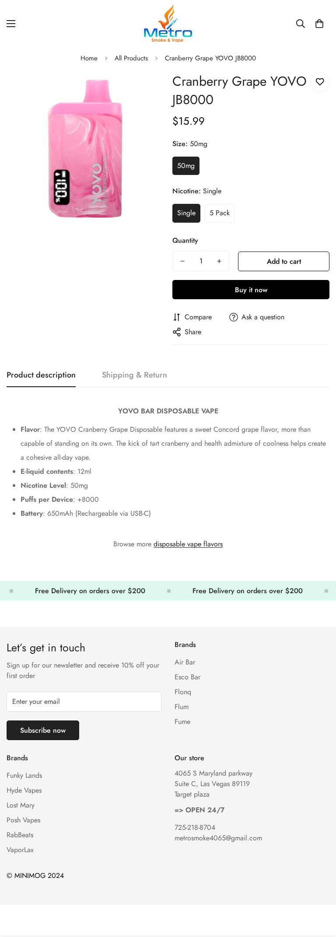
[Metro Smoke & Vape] (168, 23)
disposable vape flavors (188, 544)
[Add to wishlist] (319, 82)
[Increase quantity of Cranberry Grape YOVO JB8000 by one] (219, 261)
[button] (319, 24)
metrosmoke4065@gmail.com (218, 838)
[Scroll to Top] (319, 889)
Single (186, 213)
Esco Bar (187, 677)
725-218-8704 (195, 827)
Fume (182, 722)
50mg (186, 166)
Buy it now (251, 290)
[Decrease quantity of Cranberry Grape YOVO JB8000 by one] (182, 261)
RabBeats (20, 835)
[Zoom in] (145, 88)
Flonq (183, 692)
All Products (131, 58)
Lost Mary (21, 805)
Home (89, 58)
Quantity (185, 240)
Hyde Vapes (24, 790)
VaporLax (20, 850)
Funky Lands (24, 775)
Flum (182, 707)
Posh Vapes (23, 820)
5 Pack (220, 213)
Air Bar (185, 662)
